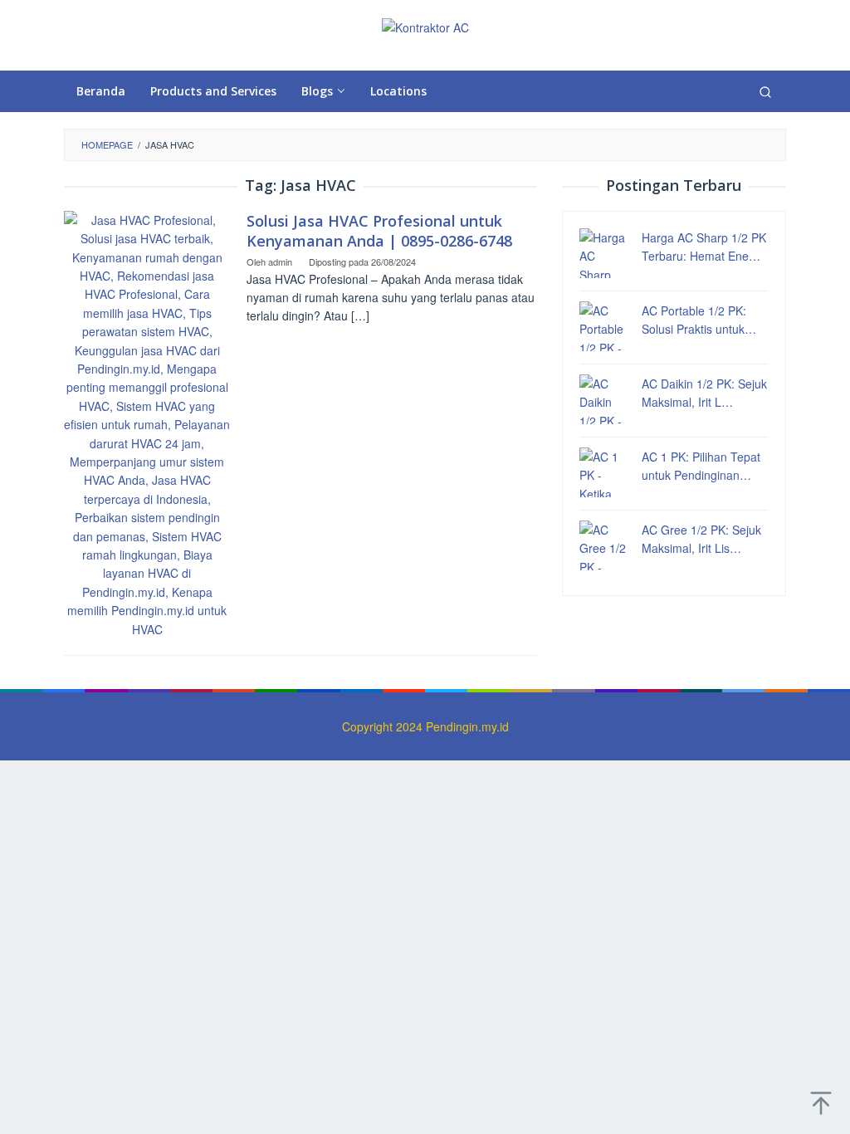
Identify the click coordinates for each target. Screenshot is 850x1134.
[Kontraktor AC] (425, 25)
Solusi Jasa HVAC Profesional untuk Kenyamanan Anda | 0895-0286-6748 (379, 231)
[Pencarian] (765, 91)
